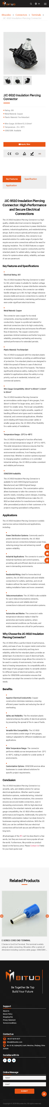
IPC (21, 836)
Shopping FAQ (8, 1017)
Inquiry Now (25, 144)
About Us (6, 1011)
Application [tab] (11, 185)
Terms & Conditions (9, 1023)
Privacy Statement (9, 1020)
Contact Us (34, 845)
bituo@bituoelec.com (14, 1042)
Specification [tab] (30, 179)
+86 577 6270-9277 (13, 1039)
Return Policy (7, 1014)
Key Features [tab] (12, 179)
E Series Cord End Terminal (16, 940)
